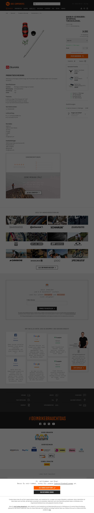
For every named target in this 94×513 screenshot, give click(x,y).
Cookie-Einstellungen (63, 483)
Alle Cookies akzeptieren (46, 488)
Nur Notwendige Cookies (47, 492)
